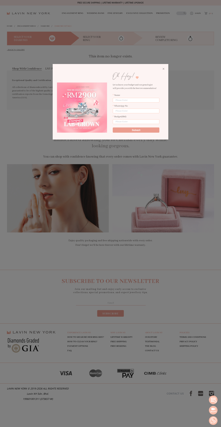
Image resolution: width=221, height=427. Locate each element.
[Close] (163, 69)
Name (117, 95)
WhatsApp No (121, 105)
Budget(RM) (120, 116)
